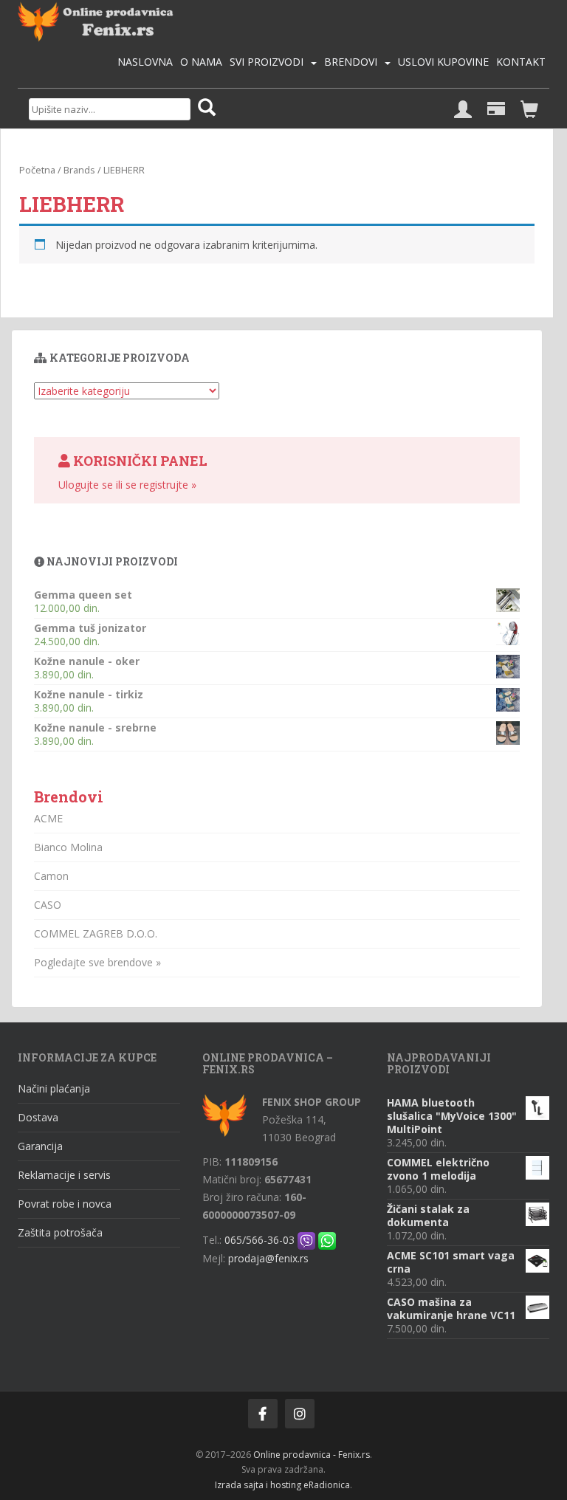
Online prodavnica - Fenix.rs (311, 1454)
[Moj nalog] (463, 110)
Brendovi (350, 62)
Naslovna (145, 62)
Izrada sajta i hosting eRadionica (282, 1485)
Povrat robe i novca (64, 1204)
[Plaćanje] (496, 110)
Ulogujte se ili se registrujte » (127, 485)
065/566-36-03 (259, 1240)
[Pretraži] (206, 108)
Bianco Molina (68, 847)
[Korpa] (529, 110)
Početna (37, 169)
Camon (51, 876)
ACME (48, 818)
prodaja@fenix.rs (268, 1258)
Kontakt (521, 62)
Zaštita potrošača (60, 1232)
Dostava (38, 1117)
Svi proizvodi (266, 62)
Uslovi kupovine (443, 62)
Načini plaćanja (54, 1088)
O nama (201, 62)
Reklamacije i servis (64, 1175)
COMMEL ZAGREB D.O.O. (95, 933)
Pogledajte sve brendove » (97, 962)
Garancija (40, 1146)
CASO (47, 905)
